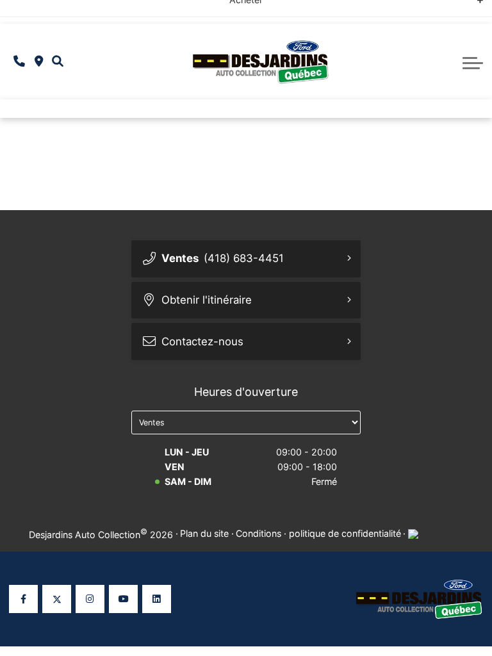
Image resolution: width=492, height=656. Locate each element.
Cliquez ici (363, 11)
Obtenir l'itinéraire (206, 299)
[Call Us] (19, 62)
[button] (57, 61)
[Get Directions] (38, 62)
